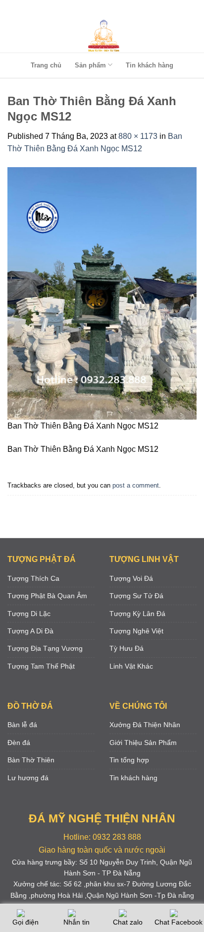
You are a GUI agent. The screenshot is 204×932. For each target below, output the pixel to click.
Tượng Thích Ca (33, 578)
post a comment (135, 485)
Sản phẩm (90, 65)
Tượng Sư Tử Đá (136, 596)
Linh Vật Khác (131, 666)
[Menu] (100, 9)
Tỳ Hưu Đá (126, 648)
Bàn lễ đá (22, 725)
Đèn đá (18, 742)
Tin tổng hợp (129, 760)
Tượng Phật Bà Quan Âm (47, 596)
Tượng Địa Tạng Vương (45, 648)
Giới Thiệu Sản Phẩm (143, 742)
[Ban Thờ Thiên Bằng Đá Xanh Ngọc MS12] (102, 293)
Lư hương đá (28, 778)
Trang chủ (46, 65)
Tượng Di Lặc (29, 614)
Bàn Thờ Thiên (30, 760)
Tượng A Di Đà (30, 631)
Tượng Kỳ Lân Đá (137, 614)
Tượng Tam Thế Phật (41, 666)
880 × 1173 (137, 136)
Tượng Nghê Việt (136, 631)
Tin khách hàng (149, 65)
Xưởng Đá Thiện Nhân (144, 725)
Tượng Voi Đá (131, 578)
